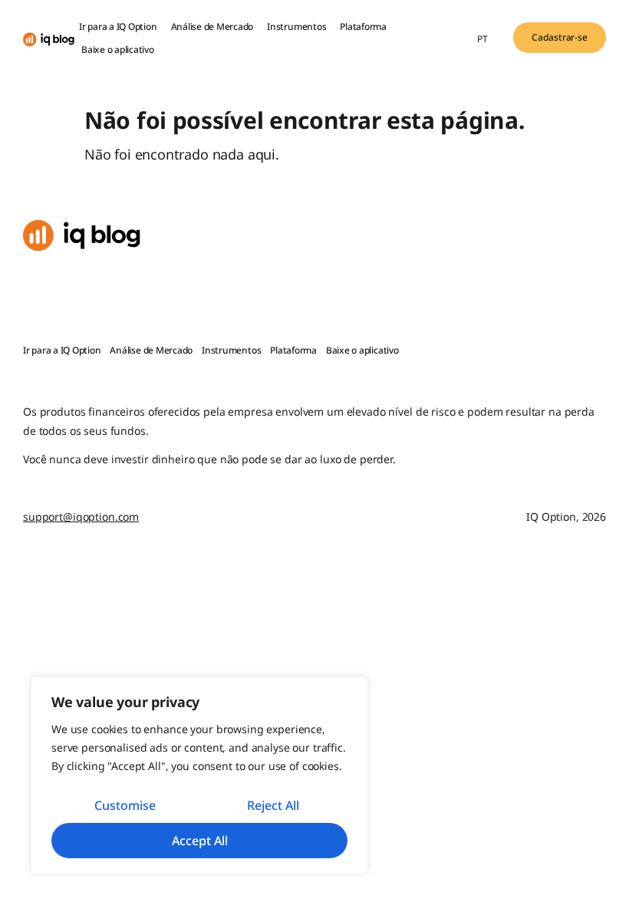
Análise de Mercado (212, 26)
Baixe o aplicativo (117, 49)
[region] (199, 775)
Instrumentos (296, 26)
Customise (125, 805)
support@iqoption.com (81, 516)
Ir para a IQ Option (117, 26)
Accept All (200, 840)
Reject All (273, 805)
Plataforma (363, 26)
